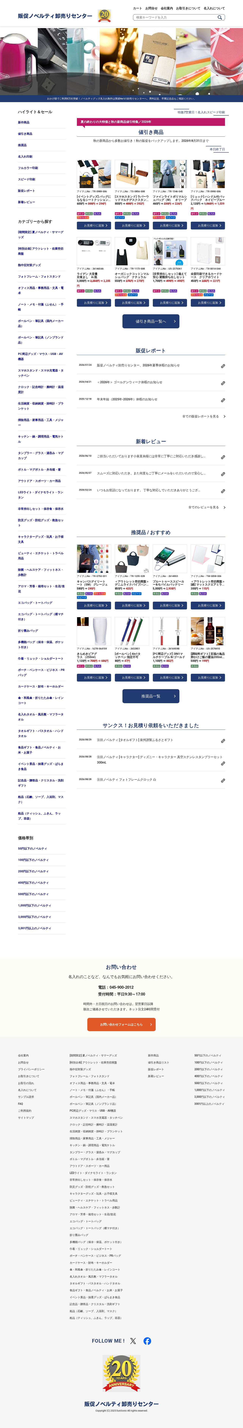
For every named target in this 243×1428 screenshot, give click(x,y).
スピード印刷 (26, 179)
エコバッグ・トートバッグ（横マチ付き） (41, 616)
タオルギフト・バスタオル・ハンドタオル (41, 733)
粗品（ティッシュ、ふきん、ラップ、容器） (39, 816)
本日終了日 (217, 149)
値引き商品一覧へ (151, 321)
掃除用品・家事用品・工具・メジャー (41, 422)
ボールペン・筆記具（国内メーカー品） (41, 323)
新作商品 (23, 122)
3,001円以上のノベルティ (34, 928)
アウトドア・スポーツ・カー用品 (39, 481)
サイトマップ (26, 1117)
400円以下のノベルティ (33, 882)
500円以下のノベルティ (33, 894)
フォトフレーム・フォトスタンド (39, 276)
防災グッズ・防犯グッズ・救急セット (41, 523)
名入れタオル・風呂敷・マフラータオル (41, 717)
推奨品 (22, 145)
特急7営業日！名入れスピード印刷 (201, 112)
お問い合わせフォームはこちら (121, 1024)
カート (137, 8)
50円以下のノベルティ (32, 848)
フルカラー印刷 (28, 168)
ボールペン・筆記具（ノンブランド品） (41, 340)
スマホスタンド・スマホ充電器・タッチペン (41, 373)
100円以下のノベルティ (33, 860)
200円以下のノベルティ (33, 871)
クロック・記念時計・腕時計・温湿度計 (41, 389)
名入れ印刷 (25, 156)
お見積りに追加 (94, 225)
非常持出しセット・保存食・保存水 (41, 509)
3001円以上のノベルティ (209, 1103)
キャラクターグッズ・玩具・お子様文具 (41, 539)
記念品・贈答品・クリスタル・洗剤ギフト (41, 783)
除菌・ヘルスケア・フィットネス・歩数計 (41, 572)
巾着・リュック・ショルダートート (41, 658)
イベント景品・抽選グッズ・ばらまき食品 (41, 766)
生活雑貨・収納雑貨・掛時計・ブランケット (41, 406)
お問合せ (151, 8)
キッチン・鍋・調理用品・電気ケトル (41, 439)
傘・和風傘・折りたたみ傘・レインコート (41, 700)
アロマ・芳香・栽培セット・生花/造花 (41, 589)
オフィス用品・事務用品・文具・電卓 (41, 290)
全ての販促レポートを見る (200, 416)
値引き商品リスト (158, 1062)
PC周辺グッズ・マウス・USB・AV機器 (40, 356)
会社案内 (167, 8)
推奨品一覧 (150, 696)
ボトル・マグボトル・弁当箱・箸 (39, 469)
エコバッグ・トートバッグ (35, 602)
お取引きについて (188, 8)
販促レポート (26, 190)
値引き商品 (25, 134)
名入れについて (214, 8)
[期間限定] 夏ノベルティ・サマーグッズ (40, 234)
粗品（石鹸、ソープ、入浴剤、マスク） (41, 799)
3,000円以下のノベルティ (34, 917)
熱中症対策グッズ (29, 265)
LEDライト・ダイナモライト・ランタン (40, 495)
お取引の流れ (26, 1083)
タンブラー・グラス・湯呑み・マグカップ (41, 455)
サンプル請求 (26, 1096)
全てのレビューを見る (204, 507)
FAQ (20, 1103)
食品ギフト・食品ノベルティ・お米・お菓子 (39, 750)
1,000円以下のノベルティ (34, 905)
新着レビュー (26, 202)
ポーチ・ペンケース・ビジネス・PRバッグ (41, 672)
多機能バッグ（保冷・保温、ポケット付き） (41, 644)
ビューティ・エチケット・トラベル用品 (41, 556)
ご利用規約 (24, 1110)
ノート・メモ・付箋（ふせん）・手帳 (41, 307)
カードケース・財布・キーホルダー (41, 686)
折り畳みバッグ (28, 630)
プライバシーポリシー (31, 1069)
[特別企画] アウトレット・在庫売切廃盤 (40, 251)
